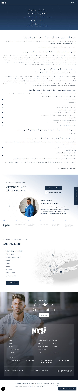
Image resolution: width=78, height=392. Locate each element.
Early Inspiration (20, 224)
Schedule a (44, 306)
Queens (8, 266)
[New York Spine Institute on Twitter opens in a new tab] (65, 361)
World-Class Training (31, 225)
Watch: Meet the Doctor (55, 192)
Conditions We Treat (14, 349)
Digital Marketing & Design (66, 371)
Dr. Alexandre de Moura (53, 188)
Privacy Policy (44, 370)
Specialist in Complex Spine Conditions (69, 225)
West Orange (10, 273)
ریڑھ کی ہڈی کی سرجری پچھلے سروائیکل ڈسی (37, 25)
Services (11, 346)
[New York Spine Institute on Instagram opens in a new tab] (60, 361)
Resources (11, 352)
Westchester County (13, 257)
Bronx (8, 263)
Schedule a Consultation (67, 388)
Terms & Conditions (34, 370)
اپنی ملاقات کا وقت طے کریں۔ (47, 47)
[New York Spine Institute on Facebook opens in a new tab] (62, 361)
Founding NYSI (44, 224)
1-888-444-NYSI (42, 386)
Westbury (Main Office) (14, 251)
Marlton (9, 270)
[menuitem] (60, 361)
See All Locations (12, 283)
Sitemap (40, 371)
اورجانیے (73, 133)
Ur (34, 24)
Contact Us (44, 315)
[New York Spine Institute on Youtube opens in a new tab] (68, 361)
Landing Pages (11, 276)
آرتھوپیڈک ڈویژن (40, 24)
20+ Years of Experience (56, 225)
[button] (3, 389)
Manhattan (10, 254)
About (10, 343)
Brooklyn (9, 260)
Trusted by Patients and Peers (7, 225)
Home (30, 24)
